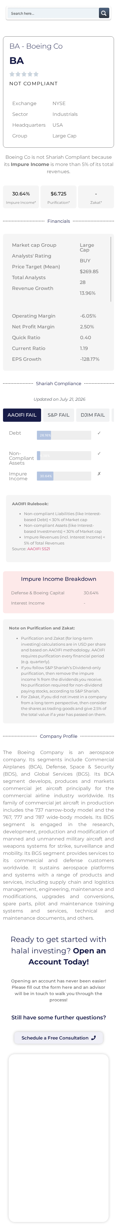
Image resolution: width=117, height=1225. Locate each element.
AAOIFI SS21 (38, 548)
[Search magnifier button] (104, 13)
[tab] (22, 415)
